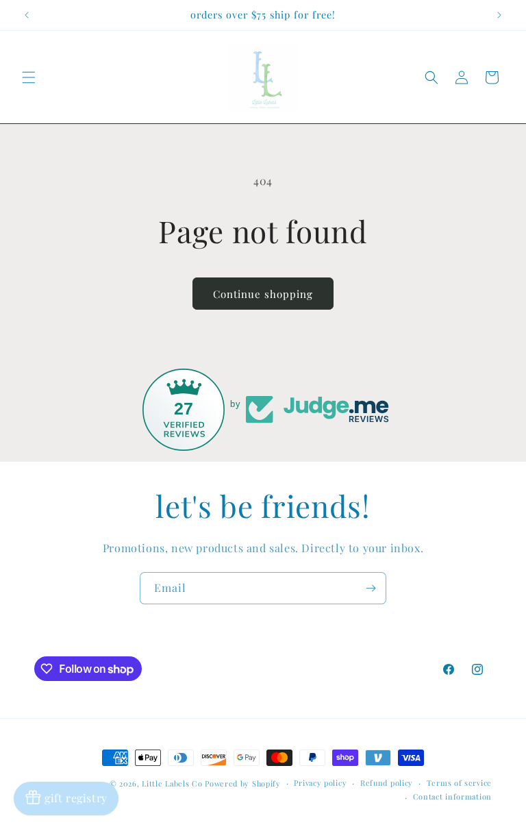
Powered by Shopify (243, 783)
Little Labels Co (172, 783)
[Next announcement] (499, 15)
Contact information (452, 796)
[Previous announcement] (27, 15)
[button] (29, 77)
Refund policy (386, 783)
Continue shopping (263, 294)
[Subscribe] (370, 588)
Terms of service (459, 783)
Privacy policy (320, 783)
